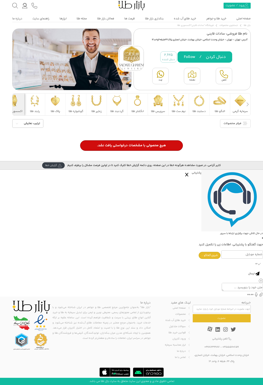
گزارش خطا (51, 165)
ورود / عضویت (235, 5)
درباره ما (17, 18)
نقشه (192, 80)
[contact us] (34, 5)
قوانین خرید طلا (177, 333)
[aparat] (209, 329)
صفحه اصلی (243, 18)
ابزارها (63, 18)
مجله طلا (82, 18)
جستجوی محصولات (228, 25)
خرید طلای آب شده (185, 18)
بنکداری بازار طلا (154, 18)
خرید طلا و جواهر (216, 18)
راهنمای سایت (40, 18)
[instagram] (225, 329)
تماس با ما (180, 357)
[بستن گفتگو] (187, 175)
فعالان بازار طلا (105, 18)
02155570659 (231, 347)
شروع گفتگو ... (209, 255)
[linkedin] (217, 329)
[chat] (25, 5)
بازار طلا (247, 25)
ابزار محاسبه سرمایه (175, 345)
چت (160, 80)
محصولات (180, 314)
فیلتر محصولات (233, 123)
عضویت (221, 318)
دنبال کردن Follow (205, 57)
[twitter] (233, 329)
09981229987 (212, 347)
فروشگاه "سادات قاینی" (202, 25)
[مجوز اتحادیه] (21, 341)
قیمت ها (129, 18)
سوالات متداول (177, 326)
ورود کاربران (179, 339)
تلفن (223, 80)
